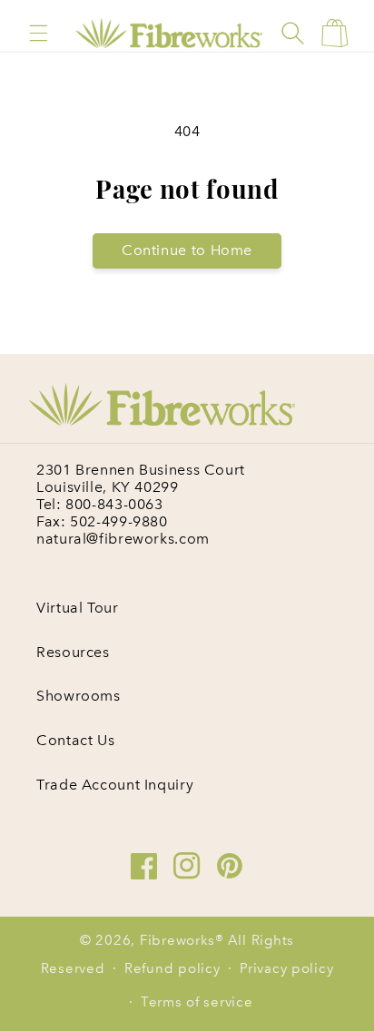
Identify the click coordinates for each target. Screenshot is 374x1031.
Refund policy (172, 968)
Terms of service (197, 1002)
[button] (38, 33)
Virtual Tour (77, 607)
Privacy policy (286, 968)
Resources (73, 652)
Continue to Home (187, 250)
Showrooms (78, 695)
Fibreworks (177, 940)
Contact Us (75, 740)
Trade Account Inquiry (114, 784)
